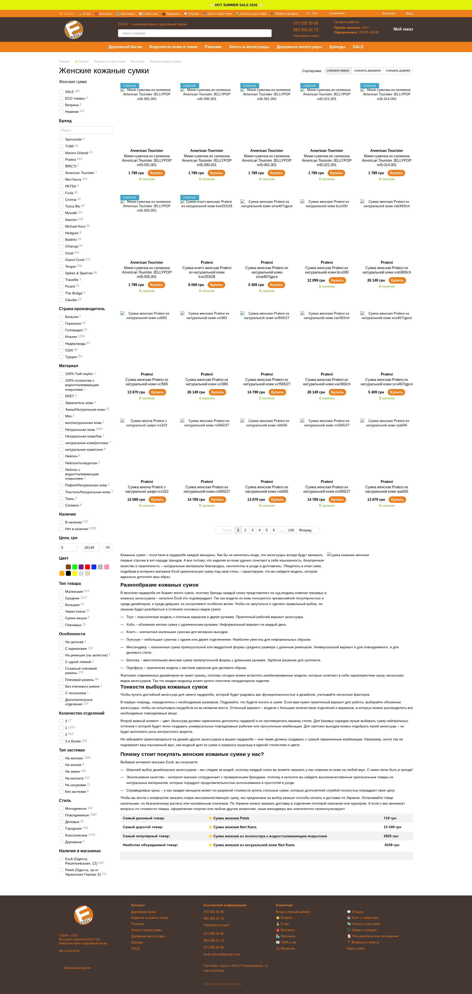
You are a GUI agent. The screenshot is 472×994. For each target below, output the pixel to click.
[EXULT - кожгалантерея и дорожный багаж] (83, 915)
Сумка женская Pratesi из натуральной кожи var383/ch (327, 381)
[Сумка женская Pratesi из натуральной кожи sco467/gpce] (386, 337)
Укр (308, 13)
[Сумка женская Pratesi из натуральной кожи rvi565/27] (206, 444)
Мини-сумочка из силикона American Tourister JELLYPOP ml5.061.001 (267, 160)
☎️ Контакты (103, 13)
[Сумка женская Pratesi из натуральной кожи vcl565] (146, 337)
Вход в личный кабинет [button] (293, 912)
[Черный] (68, 573)
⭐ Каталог (66, 13)
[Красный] (87, 567)
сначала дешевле (367, 70)
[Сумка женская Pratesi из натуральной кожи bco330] (326, 225)
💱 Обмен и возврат (284, 13)
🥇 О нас (84, 13)
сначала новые (338, 70)
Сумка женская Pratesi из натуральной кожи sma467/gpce (266, 272)
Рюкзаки (213, 47)
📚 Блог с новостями (217, 13)
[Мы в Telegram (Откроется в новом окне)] (369, 13)
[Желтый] (75, 573)
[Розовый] (107, 567)
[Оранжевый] (62, 573)
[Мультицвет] (94, 573)
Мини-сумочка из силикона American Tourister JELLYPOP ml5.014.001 (387, 160)
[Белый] (62, 567)
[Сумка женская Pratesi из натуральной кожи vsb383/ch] (386, 225)
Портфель (134, 668)
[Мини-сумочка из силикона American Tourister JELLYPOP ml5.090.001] (206, 113)
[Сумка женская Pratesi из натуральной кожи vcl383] (206, 337)
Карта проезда (214, 970)
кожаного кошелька (236, 745)
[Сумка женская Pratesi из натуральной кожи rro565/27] (326, 444)
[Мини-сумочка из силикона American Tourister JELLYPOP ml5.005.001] (146, 225)
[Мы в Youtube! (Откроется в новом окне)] (364, 13)
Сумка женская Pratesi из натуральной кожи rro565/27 (326, 489)
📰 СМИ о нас (148, 13)
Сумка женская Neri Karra (234, 827)
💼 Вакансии (171, 13)
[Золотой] (87, 573)
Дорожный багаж (125, 47)
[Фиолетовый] (81, 567)
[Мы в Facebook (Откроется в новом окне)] (352, 13)
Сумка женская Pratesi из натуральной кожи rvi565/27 (207, 489)
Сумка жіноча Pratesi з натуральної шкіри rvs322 (146, 489)
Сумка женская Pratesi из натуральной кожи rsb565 (266, 489)
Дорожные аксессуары (299, 47)
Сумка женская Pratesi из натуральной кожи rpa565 (386, 489)
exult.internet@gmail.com (222, 954)
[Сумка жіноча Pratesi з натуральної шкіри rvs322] (146, 444)
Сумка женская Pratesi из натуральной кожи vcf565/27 (267, 381)
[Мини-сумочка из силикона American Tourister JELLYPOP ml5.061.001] (266, 113)
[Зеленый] (75, 567)
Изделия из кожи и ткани (173, 47)
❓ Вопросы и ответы (363, 942)
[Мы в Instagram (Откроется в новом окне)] (358, 13)
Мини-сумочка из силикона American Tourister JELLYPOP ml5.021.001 (327, 160)
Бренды (337, 47)
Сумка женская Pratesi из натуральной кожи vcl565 (146, 381)
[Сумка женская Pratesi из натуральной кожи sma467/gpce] (266, 225)
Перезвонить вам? (306, 36)
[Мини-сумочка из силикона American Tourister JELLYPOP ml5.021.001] (326, 113)
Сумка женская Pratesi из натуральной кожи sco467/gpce (387, 381)
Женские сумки (73, 82)
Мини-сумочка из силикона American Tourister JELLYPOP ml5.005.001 (147, 272)
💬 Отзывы (191, 13)
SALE (358, 47)
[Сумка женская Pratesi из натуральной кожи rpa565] (386, 444)
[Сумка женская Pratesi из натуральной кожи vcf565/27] (266, 337)
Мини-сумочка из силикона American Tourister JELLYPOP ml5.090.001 (207, 160)
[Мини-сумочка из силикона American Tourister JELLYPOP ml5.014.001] (386, 113)
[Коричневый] (68, 567)
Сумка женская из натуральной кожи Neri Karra (254, 845)
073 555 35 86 (305, 23)
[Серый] (100, 567)
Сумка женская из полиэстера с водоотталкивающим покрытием (270, 836)
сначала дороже (398, 70)
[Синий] (94, 567)
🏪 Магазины (125, 13)
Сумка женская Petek (231, 818)
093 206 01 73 (305, 30)
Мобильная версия (77, 968)
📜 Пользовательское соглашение (372, 936)
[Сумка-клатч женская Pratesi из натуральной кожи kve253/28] (206, 225)
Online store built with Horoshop (222, 983)
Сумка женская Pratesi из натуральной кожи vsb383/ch (387, 270)
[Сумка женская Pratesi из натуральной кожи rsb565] (266, 444)
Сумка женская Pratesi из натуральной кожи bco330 (327, 270)
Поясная (133, 639)
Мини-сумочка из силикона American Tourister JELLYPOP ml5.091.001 (147, 160)
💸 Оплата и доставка (251, 13)
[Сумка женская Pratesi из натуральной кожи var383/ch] (326, 337)
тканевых (316, 593)
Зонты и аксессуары (249, 47)
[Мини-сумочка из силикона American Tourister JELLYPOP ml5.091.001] (146, 113)
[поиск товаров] (268, 33)
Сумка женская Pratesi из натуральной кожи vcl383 (206, 381)
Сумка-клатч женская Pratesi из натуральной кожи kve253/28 (206, 272)
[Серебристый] (81, 573)
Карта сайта (356, 948)
